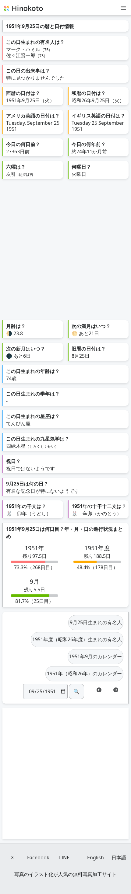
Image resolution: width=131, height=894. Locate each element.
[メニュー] (123, 7)
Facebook (38, 857)
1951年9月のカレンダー (95, 656)
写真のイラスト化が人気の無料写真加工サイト (65, 874)
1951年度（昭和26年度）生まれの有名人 (77, 639)
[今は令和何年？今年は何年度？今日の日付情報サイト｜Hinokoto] (23, 8)
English (95, 857)
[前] (99, 689)
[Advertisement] (65, 251)
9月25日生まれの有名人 (96, 622)
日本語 (119, 857)
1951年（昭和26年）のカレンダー (84, 673)
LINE (64, 857)
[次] (115, 689)
